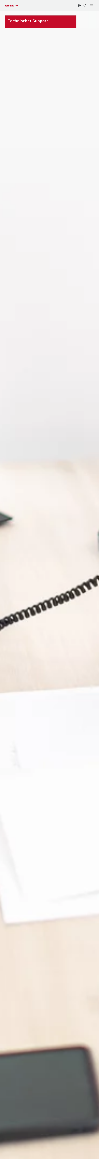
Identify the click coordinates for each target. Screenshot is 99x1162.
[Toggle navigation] (91, 5)
